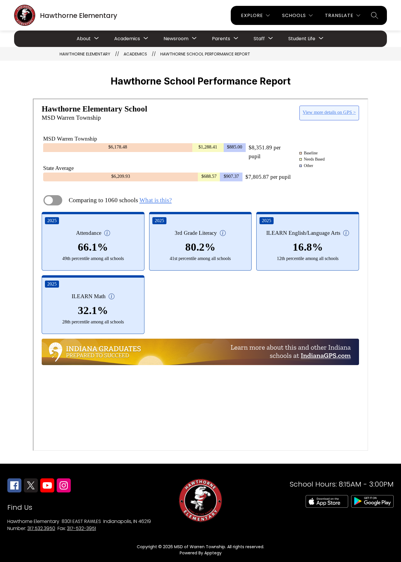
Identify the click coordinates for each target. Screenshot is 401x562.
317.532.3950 (41, 528)
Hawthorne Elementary (85, 54)
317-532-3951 (81, 528)
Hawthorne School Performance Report (205, 54)
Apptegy (213, 553)
